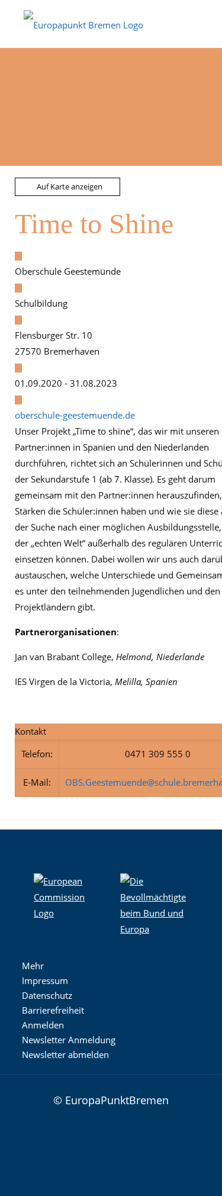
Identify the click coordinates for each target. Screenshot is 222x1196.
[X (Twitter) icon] (104, 1146)
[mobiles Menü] (206, 18)
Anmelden (43, 1025)
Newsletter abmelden (65, 1054)
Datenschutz (47, 995)
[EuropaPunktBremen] (83, 23)
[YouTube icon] (122, 1146)
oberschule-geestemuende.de (75, 415)
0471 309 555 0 (158, 754)
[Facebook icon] (86, 1146)
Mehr (33, 966)
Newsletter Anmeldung (68, 1040)
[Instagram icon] (69, 1146)
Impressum (45, 980)
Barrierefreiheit (53, 1010)
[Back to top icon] (187, 1098)
